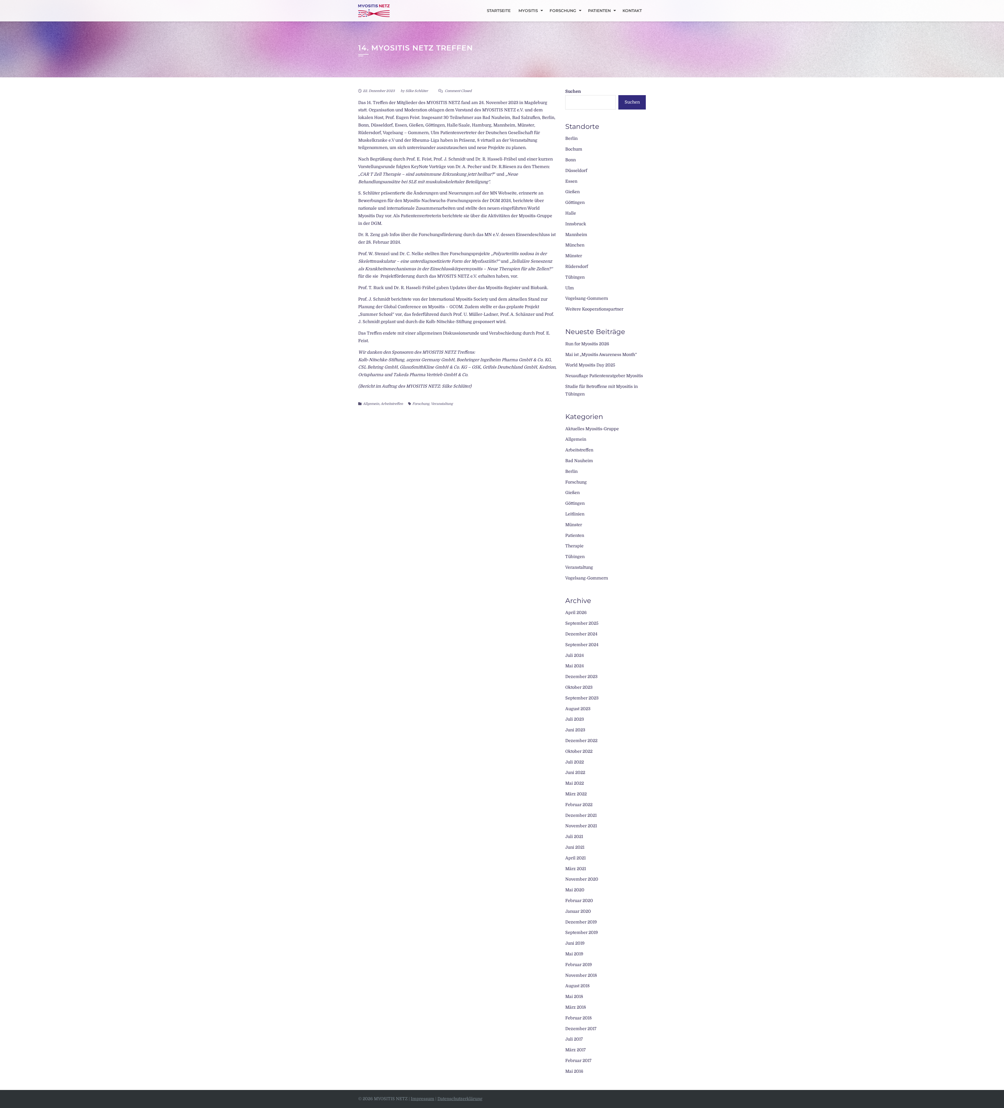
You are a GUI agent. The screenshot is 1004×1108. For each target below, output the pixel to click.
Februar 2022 (578, 804)
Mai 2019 (574, 954)
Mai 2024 (574, 666)
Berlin (571, 138)
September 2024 (581, 644)
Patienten (599, 10)
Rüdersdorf (576, 266)
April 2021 (575, 858)
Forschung (563, 10)
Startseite (499, 10)
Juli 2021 (574, 836)
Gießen (572, 192)
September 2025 (581, 623)
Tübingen (575, 277)
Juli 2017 (574, 1039)
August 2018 (577, 986)
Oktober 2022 (578, 751)
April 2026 (576, 612)
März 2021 (575, 868)
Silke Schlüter (417, 91)
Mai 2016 (574, 1071)
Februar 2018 (578, 1018)
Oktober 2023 (578, 687)
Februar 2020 (579, 900)
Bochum (573, 149)
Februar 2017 (578, 1060)
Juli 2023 (574, 719)
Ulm (569, 288)
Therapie (574, 546)
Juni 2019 (575, 943)
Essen (571, 181)
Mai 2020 (574, 890)
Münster (573, 256)
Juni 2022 (575, 772)
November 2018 (581, 975)
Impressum (422, 1098)
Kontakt (632, 10)
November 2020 (581, 879)
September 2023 (581, 698)
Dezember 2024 (581, 634)
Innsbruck (575, 224)
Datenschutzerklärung (459, 1098)
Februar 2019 (578, 964)
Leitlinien (574, 514)
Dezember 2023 (581, 676)
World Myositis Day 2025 (590, 365)
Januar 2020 (578, 911)
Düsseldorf (576, 170)
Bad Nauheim (579, 460)
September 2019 (581, 932)
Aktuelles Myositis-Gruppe (592, 429)
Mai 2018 (574, 996)
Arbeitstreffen (392, 404)
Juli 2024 (574, 655)
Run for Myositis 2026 (587, 344)
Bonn (570, 160)
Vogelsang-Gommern (586, 298)
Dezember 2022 (581, 740)
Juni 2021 (574, 847)
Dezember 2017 (580, 1028)
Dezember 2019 (581, 922)
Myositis (528, 10)
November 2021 (581, 826)
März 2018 (575, 1007)
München (574, 245)
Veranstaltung (442, 404)
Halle (570, 213)
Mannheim (576, 234)
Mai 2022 (574, 783)
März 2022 (576, 794)
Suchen (573, 91)
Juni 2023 (575, 730)
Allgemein (371, 404)
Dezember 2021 (581, 815)
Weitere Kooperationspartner (594, 309)
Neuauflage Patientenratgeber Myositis (604, 376)
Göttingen (575, 202)
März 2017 (575, 1050)
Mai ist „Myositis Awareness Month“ (601, 354)
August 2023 (577, 709)
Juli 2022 (574, 762)
